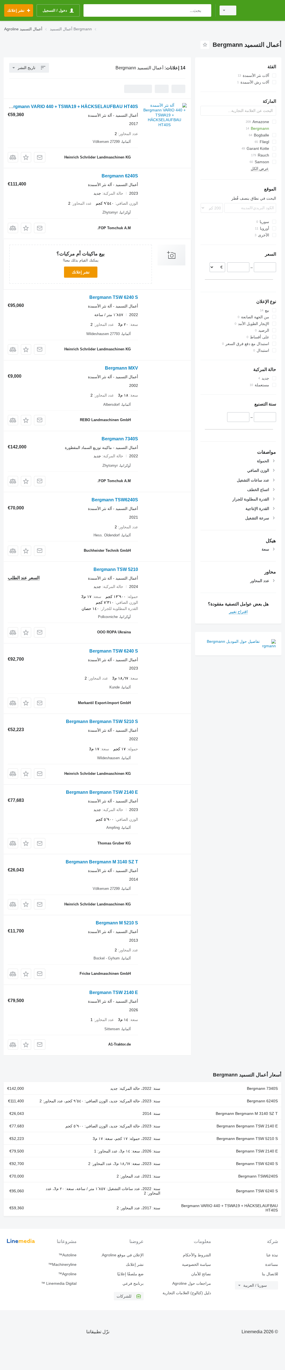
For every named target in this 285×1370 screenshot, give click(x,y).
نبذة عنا (272, 1255)
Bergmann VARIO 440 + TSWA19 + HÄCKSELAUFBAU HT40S (73, 106)
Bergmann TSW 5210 (116, 569)
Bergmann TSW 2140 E (113, 992)
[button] (26, 157)
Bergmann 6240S (120, 176)
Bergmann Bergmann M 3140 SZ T (102, 861)
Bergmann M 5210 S (117, 922)
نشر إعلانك (81, 272)
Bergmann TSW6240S (115, 499)
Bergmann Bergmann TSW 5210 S (102, 721)
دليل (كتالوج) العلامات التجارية (187, 1293)
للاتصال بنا (270, 1274)
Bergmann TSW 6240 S (113, 297)
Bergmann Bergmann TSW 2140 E (102, 792)
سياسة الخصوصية (196, 1264)
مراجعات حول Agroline (191, 1283)
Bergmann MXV (121, 368)
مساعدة (271, 1264)
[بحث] (205, 10)
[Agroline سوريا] (261, 10)
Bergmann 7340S (120, 438)
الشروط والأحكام (197, 1255)
